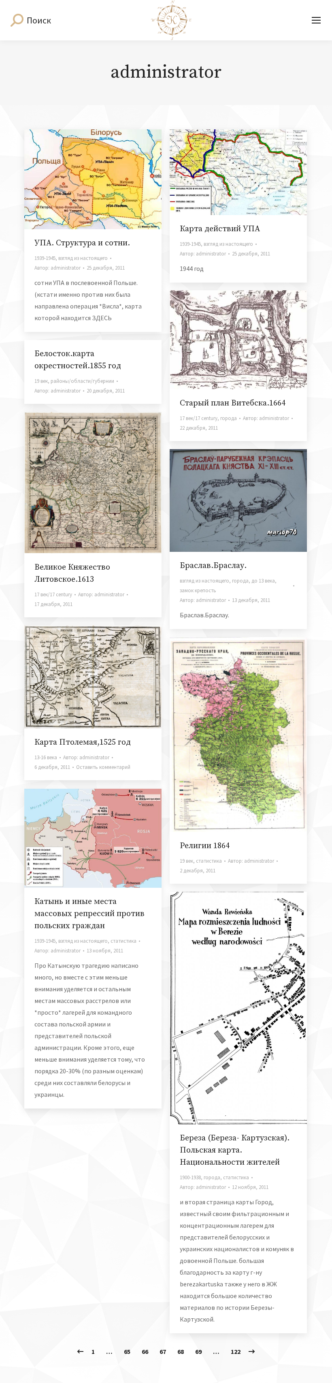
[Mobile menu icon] (316, 20)
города (228, 418)
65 (127, 1351)
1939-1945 (44, 258)
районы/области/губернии (82, 381)
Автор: (57, 267)
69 (198, 1351)
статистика (209, 860)
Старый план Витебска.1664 (232, 403)
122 (235, 1351)
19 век (41, 381)
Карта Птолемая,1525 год (82, 742)
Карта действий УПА (220, 229)
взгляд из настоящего (83, 258)
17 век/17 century (198, 418)
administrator (166, 72)
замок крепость (198, 590)
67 (163, 1351)
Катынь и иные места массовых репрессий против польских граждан (89, 914)
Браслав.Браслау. (213, 566)
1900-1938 (190, 1177)
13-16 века (45, 757)
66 (145, 1351)
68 (180, 1351)
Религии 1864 (205, 846)
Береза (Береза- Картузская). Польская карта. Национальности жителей (234, 1150)
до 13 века (263, 580)
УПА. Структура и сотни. (82, 243)
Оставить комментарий (103, 767)
